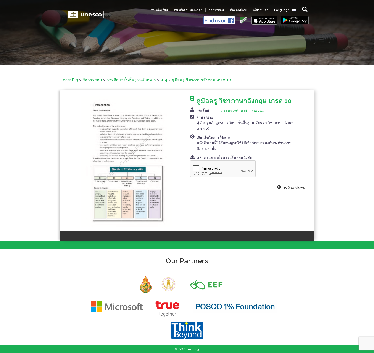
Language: (282, 10)
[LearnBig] (84, 14)
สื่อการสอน (216, 10)
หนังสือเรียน (159, 10)
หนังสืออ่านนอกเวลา (188, 10)
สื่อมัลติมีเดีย (238, 10)
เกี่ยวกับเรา (261, 10)
